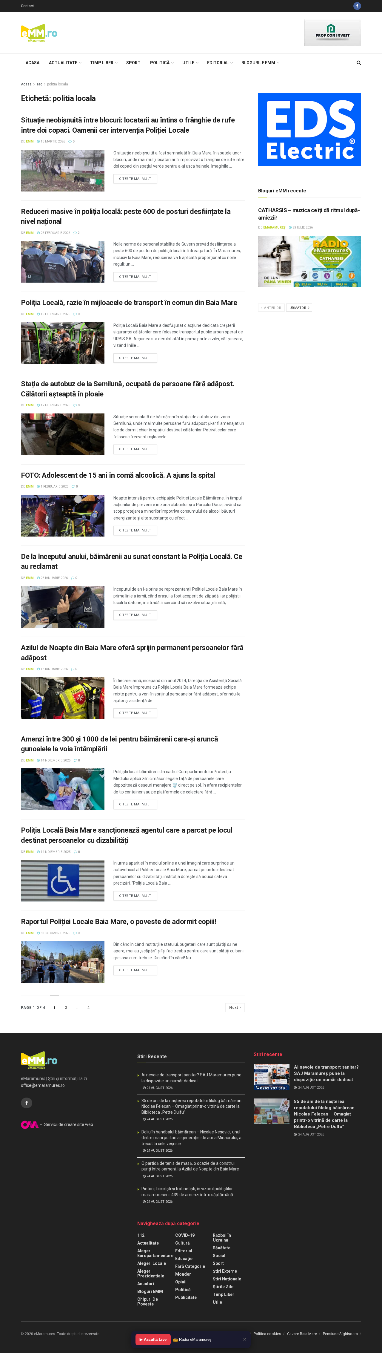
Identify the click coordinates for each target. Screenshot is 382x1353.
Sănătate (221, 1247)
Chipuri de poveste (147, 1301)
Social (219, 1255)
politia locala (57, 84)
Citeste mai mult (135, 179)
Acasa (32, 62)
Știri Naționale (227, 1279)
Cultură (182, 1243)
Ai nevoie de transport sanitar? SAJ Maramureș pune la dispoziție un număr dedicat (326, 1073)
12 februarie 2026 (55, 405)
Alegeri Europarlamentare (155, 1253)
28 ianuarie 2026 (54, 578)
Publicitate (186, 1297)
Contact (27, 6)
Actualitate (63, 62)
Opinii (181, 1282)
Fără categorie (190, 1266)
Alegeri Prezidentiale (150, 1273)
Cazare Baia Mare (302, 1333)
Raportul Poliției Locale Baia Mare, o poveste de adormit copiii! (118, 921)
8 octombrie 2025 (55, 933)
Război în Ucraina (222, 1237)
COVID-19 (185, 1235)
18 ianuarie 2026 (54, 669)
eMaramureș (274, 227)
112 (140, 1235)
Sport (133, 62)
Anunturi (145, 1283)
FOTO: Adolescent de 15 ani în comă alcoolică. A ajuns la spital (118, 475)
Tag (39, 84)
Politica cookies (267, 1333)
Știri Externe (225, 1271)
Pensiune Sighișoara (340, 1333)
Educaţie (183, 1258)
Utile (188, 62)
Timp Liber (101, 62)
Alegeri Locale (151, 1263)
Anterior (272, 308)
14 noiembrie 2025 (55, 760)
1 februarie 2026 (54, 486)
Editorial (218, 62)
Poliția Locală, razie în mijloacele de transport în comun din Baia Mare (129, 302)
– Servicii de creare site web (66, 1124)
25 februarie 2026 (55, 233)
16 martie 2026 (52, 141)
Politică (160, 62)
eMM (30, 141)
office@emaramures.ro (43, 1085)
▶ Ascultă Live (153, 1339)
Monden (183, 1274)
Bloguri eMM (150, 1291)
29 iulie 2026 (302, 227)
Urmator (298, 308)
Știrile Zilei (224, 1286)
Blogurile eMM (258, 62)
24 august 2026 (159, 1088)
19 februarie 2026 (55, 314)
